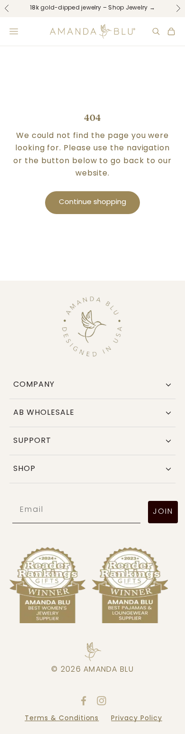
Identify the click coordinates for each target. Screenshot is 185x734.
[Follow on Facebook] (83, 700)
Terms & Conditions (62, 718)
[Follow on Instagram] (101, 700)
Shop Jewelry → (131, 8)
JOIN (163, 512)
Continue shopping (92, 202)
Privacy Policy (136, 718)
